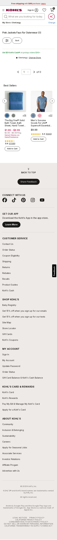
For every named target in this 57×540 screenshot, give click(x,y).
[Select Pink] (39, 115)
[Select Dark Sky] (33, 115)
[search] (6, 16)
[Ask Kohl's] (51, 16)
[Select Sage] (13, 115)
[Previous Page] (18, 72)
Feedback (54, 271)
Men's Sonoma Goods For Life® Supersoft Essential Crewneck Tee (40, 123)
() (12, 143)
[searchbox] (23, 16)
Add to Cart (12, 149)
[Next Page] (34, 72)
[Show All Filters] (7, 41)
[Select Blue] (7, 115)
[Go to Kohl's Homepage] (14, 10)
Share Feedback (28, 182)
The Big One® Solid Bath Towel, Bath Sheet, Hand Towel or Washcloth (15, 123)
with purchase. (28, 3)
